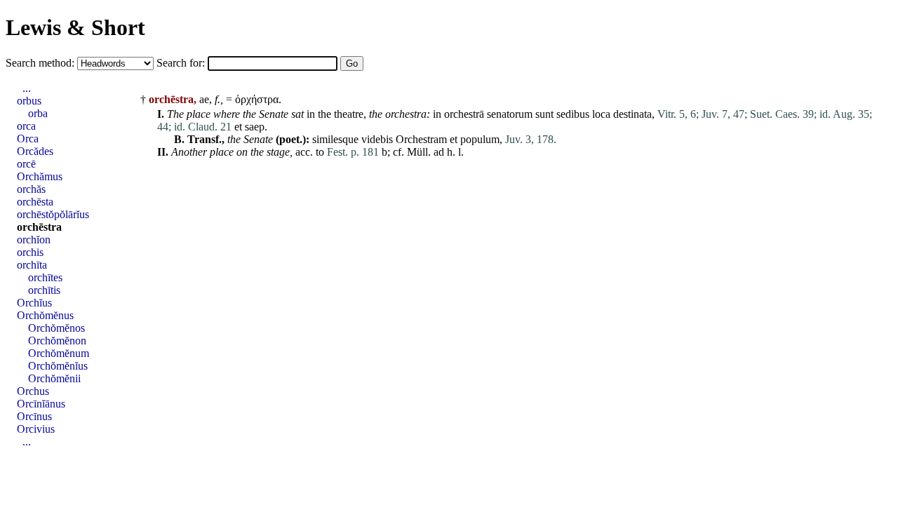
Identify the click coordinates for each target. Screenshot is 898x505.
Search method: (41, 63)
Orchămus (39, 176)
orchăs (31, 189)
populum (480, 139)
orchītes (45, 277)
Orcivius (36, 429)
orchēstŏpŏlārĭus (53, 214)
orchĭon (34, 239)
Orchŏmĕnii (54, 378)
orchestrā (464, 114)
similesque (335, 139)
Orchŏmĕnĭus (58, 366)
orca (26, 126)
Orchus (33, 391)
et (238, 127)
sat (297, 114)
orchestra (406, 114)
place (198, 114)
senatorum (509, 114)
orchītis (44, 290)
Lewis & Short (75, 27)
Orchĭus (34, 303)
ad (439, 152)
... (26, 88)
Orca (28, 138)
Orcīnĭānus (41, 404)
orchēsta (35, 202)
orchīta (32, 265)
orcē (26, 164)
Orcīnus (34, 416)
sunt (544, 114)
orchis (30, 252)
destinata (632, 114)
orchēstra (39, 227)
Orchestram (421, 139)
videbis (377, 139)
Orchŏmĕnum (58, 353)
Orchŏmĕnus (45, 315)
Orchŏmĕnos (56, 328)
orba (38, 113)
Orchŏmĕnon (57, 340)
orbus (29, 101)
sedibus (572, 114)
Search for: (182, 63)
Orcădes (35, 151)
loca (601, 114)
